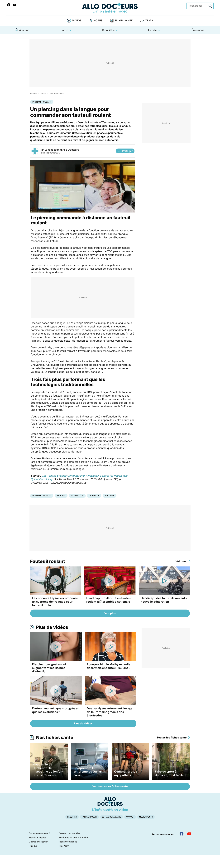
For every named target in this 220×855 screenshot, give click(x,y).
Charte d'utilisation (38, 841)
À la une (24, 30)
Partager (127, 151)
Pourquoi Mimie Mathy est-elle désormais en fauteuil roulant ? (108, 666)
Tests (149, 20)
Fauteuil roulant (57, 93)
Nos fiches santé (54, 737)
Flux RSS (33, 845)
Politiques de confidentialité (73, 837)
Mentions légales (37, 837)
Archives (110, 495)
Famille (152, 30)
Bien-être (108, 30)
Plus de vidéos (52, 627)
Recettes (72, 817)
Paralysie (94, 495)
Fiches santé (124, 20)
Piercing (61, 495)
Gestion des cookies (69, 833)
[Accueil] (110, 804)
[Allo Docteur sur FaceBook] (8, 4)
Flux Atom (64, 845)
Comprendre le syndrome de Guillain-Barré (89, 771)
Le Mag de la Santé (111, 817)
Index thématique (68, 841)
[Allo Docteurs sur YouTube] (14, 4)
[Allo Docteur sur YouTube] (189, 833)
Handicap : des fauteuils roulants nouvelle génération (164, 600)
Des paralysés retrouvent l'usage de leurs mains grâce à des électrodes (110, 711)
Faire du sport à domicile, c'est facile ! (170, 773)
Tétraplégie (77, 495)
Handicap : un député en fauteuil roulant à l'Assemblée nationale (109, 600)
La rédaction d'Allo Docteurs (61, 149)
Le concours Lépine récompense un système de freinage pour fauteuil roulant (55, 601)
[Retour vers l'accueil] (110, 8)
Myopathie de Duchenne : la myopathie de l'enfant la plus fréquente (48, 770)
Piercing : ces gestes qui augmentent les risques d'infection (49, 667)
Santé (64, 30)
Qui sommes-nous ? (39, 833)
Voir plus (110, 613)
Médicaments (146, 817)
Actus (98, 20)
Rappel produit (89, 817)
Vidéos (76, 20)
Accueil (33, 93)
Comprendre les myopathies (125, 773)
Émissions (197, 30)
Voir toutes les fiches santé (110, 786)
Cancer (130, 817)
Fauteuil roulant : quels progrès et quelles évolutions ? (55, 710)
